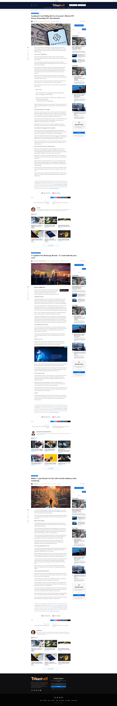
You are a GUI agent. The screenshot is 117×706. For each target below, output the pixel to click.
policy (60, 688)
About (49, 700)
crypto (43, 603)
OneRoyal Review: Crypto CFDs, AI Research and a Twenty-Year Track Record (81, 60)
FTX (45, 549)
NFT (44, 597)
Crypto (44, 510)
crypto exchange (41, 549)
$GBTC (43, 94)
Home (41, 700)
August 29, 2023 (50, 100)
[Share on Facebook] (80, 21)
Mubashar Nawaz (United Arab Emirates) (44, 431)
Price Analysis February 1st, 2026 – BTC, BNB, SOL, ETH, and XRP (50, 226)
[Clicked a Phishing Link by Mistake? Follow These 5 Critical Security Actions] (64, 220)
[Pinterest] (28, 56)
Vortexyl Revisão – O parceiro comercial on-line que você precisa (64, 463)
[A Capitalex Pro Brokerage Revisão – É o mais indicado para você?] (51, 274)
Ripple (44, 127)
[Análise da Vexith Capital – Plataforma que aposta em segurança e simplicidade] (37, 444)
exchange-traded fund (55, 47)
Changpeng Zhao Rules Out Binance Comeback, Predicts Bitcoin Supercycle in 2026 (37, 239)
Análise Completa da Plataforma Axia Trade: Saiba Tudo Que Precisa (37, 463)
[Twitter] (28, 52)
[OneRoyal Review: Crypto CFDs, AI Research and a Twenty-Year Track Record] (74, 60)
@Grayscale (49, 92)
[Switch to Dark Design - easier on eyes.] (84, 2)
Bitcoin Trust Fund (35, 13)
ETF (60, 47)
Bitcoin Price (61, 700)
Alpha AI (79, 32)
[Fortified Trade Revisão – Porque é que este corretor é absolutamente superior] (51, 458)
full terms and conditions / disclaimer (54, 188)
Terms (57, 700)
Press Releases (65, 183)
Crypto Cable (55, 183)
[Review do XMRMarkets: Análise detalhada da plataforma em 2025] (51, 444)
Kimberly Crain (39, 630)
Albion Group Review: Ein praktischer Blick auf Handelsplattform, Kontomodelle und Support (78, 47)
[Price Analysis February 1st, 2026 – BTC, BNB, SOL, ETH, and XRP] (51, 220)
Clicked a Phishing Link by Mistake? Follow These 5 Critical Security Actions (64, 226)
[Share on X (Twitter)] (82, 21)
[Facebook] (28, 50)
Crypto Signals (74, 700)
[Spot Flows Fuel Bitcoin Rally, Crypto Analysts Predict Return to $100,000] (64, 234)
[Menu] (31, 5)
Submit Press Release (79, 25)
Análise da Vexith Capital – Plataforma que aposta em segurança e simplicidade (37, 450)
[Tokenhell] (58, 5)
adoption (56, 528)
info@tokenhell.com (37, 182)
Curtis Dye (35, 21)
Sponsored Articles (60, 183)
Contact (52, 700)
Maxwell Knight (77, 80)
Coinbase (57, 135)
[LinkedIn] (28, 54)
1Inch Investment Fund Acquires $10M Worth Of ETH (41, 625)
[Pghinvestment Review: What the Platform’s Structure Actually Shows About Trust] (74, 55)
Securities (47, 162)
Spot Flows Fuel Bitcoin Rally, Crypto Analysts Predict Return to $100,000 (63, 239)
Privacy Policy (78, 375)
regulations (54, 162)
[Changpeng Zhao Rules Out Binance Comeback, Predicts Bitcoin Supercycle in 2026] (37, 234)
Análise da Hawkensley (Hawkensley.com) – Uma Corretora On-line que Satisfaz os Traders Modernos (64, 450)
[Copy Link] (28, 60)
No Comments (53, 21)
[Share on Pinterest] (83, 21)
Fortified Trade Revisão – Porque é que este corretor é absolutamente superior (50, 463)
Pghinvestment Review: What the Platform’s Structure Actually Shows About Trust (82, 55)
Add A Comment (50, 245)
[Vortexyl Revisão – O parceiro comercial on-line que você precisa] (64, 458)
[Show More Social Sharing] (85, 21)
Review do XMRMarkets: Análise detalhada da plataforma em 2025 (50, 450)
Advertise (45, 700)
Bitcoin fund (43, 62)
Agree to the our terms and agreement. (59, 688)
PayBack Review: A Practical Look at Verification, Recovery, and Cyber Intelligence (37, 226)
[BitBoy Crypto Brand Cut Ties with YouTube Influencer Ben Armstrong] (51, 497)
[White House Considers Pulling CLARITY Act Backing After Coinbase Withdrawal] (51, 234)
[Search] (85, 2)
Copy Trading (67, 700)
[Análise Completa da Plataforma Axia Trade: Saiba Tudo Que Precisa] (37, 458)
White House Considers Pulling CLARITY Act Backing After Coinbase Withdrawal (51, 239)
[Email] (28, 58)
